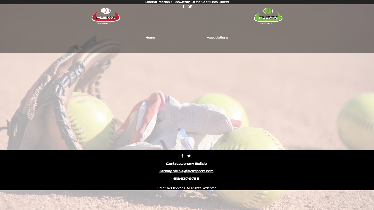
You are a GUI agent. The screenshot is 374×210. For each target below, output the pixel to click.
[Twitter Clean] (190, 6)
